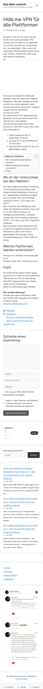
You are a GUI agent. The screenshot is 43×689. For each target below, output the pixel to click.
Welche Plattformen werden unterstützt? (17, 166)
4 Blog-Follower (10, 575)
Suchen (33, 455)
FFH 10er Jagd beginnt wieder (20, 317)
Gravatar (13, 392)
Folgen (34, 433)
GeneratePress (21, 679)
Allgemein (10, 311)
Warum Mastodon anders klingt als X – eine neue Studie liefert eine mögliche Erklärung (20, 501)
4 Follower (7, 572)
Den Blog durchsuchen (13, 451)
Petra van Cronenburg (13, 468)
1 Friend (6, 568)
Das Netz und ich (14, 4)
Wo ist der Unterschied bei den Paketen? (18, 161)
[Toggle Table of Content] (34, 156)
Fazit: (8, 171)
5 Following (8, 579)
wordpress (11, 314)
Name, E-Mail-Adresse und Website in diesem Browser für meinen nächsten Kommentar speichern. (22, 403)
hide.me (10, 113)
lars (5, 498)
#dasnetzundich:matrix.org (15, 304)
